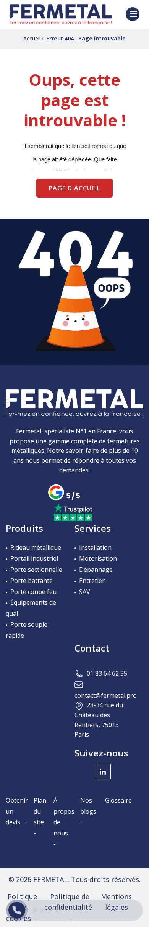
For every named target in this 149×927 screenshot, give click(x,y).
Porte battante (31, 580)
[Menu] (132, 14)
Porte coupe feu (33, 591)
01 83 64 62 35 (107, 673)
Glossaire (118, 800)
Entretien (92, 580)
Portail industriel (34, 558)
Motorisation (98, 558)
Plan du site (40, 811)
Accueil (31, 38)
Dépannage (96, 569)
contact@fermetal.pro (105, 695)
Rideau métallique (35, 547)
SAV (84, 591)
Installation (95, 547)
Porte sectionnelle (36, 569)
